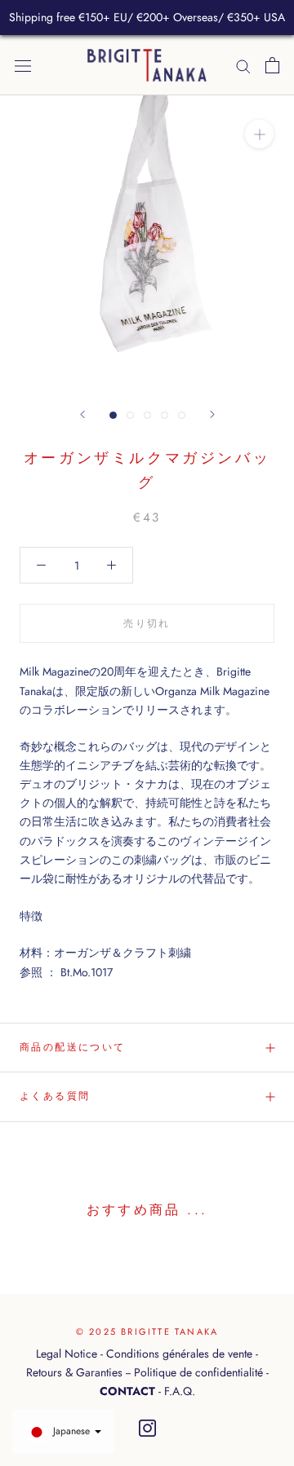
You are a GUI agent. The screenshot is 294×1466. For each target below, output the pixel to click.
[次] (212, 414)
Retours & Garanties (74, 1372)
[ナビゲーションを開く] (23, 65)
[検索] (243, 65)
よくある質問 (55, 1096)
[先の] (82, 414)
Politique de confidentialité (198, 1372)
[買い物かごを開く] (272, 65)
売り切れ (147, 623)
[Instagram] (147, 1428)
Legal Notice (66, 1353)
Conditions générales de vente (179, 1353)
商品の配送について (73, 1047)
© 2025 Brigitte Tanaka (147, 1331)
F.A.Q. (179, 1391)
